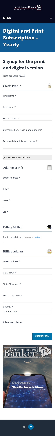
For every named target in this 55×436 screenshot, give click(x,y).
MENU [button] (7, 18)
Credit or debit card (13, 237)
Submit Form (42, 336)
